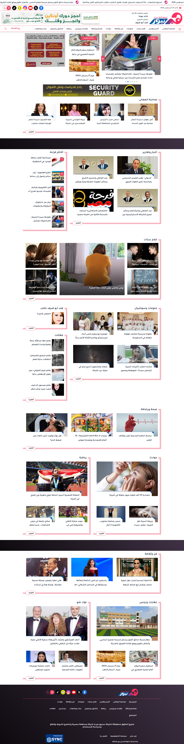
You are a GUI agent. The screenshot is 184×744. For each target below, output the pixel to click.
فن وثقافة (118, 29)
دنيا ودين (62, 709)
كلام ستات (140, 29)
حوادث (108, 29)
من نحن (133, 736)
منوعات (129, 29)
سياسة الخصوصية (118, 736)
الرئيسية (133, 702)
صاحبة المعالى (168, 29)
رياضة (69, 29)
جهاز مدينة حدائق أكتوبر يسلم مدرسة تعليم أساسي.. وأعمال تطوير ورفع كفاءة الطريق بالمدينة (83, 3)
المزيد (31, 132)
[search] (5, 29)
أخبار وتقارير (154, 29)
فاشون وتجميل (56, 29)
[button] (136, 81)
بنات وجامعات (41, 29)
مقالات (52, 709)
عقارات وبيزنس (81, 29)
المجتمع (133, 715)
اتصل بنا (103, 736)
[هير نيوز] (166, 18)
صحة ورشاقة (96, 29)
